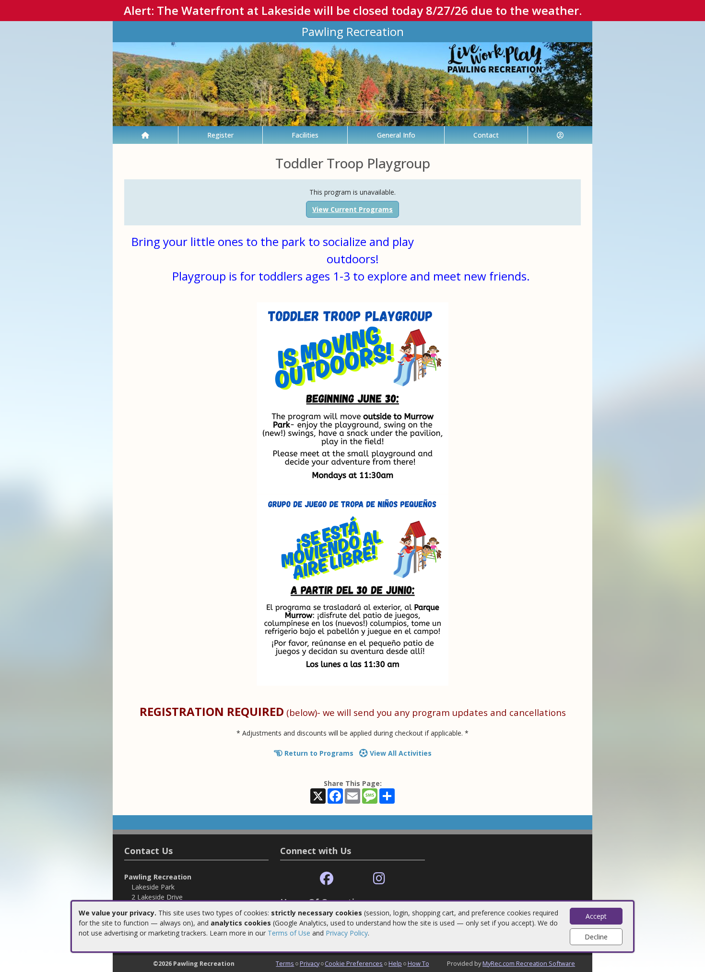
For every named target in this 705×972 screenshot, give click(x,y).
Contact (486, 135)
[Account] (560, 135)
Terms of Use (289, 932)
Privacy (309, 963)
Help (395, 963)
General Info (396, 135)
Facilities (305, 135)
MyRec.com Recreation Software (528, 963)
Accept (596, 916)
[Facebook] (326, 879)
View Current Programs (352, 209)
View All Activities (400, 753)
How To (418, 963)
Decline (596, 936)
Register (220, 135)
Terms (285, 963)
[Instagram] (379, 879)
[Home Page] (145, 135)
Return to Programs (317, 753)
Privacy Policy (347, 932)
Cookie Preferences (354, 963)
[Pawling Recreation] (352, 83)
